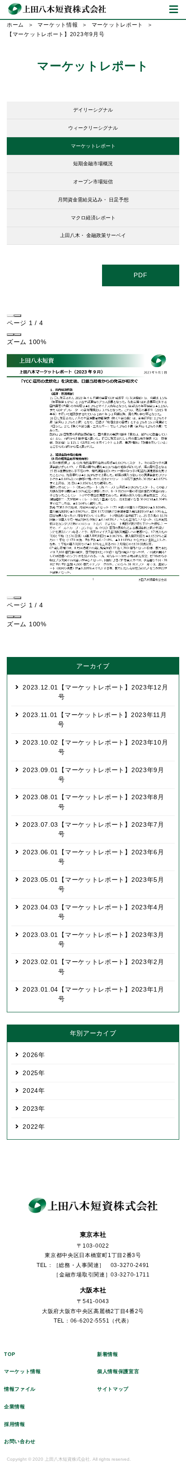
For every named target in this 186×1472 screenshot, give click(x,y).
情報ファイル (20, 1389)
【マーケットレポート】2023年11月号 (95, 719)
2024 (30, 1090)
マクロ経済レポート (93, 217)
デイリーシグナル (93, 109)
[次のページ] (17, 315)
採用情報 (14, 1424)
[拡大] (17, 334)
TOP (9, 1354)
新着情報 (107, 1354)
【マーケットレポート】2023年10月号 (95, 747)
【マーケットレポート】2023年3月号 (93, 939)
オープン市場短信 (93, 181)
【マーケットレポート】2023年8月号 (93, 801)
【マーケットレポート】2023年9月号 (93, 774)
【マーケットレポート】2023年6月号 (93, 856)
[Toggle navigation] (173, 9)
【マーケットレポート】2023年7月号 (93, 829)
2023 (30, 1108)
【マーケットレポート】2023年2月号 (93, 966)
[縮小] (10, 334)
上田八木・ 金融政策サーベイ (93, 235)
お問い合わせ (20, 1441)
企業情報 (14, 1406)
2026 (30, 1054)
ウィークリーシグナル (93, 127)
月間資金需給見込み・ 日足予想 (93, 199)
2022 (30, 1126)
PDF (140, 275)
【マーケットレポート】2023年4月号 (93, 912)
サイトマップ (113, 1389)
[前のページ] (10, 315)
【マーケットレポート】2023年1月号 (93, 994)
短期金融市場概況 (93, 163)
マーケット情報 (57, 25)
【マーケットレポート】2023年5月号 (93, 884)
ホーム (15, 25)
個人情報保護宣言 (118, 1371)
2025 (30, 1072)
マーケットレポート (117, 25)
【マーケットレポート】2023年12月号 (95, 692)
